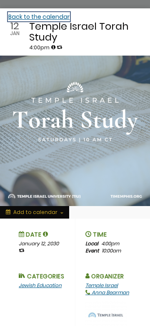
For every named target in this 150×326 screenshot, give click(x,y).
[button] (45, 234)
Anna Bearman (109, 292)
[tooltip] (53, 47)
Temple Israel (101, 285)
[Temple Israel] (106, 314)
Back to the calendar (39, 17)
